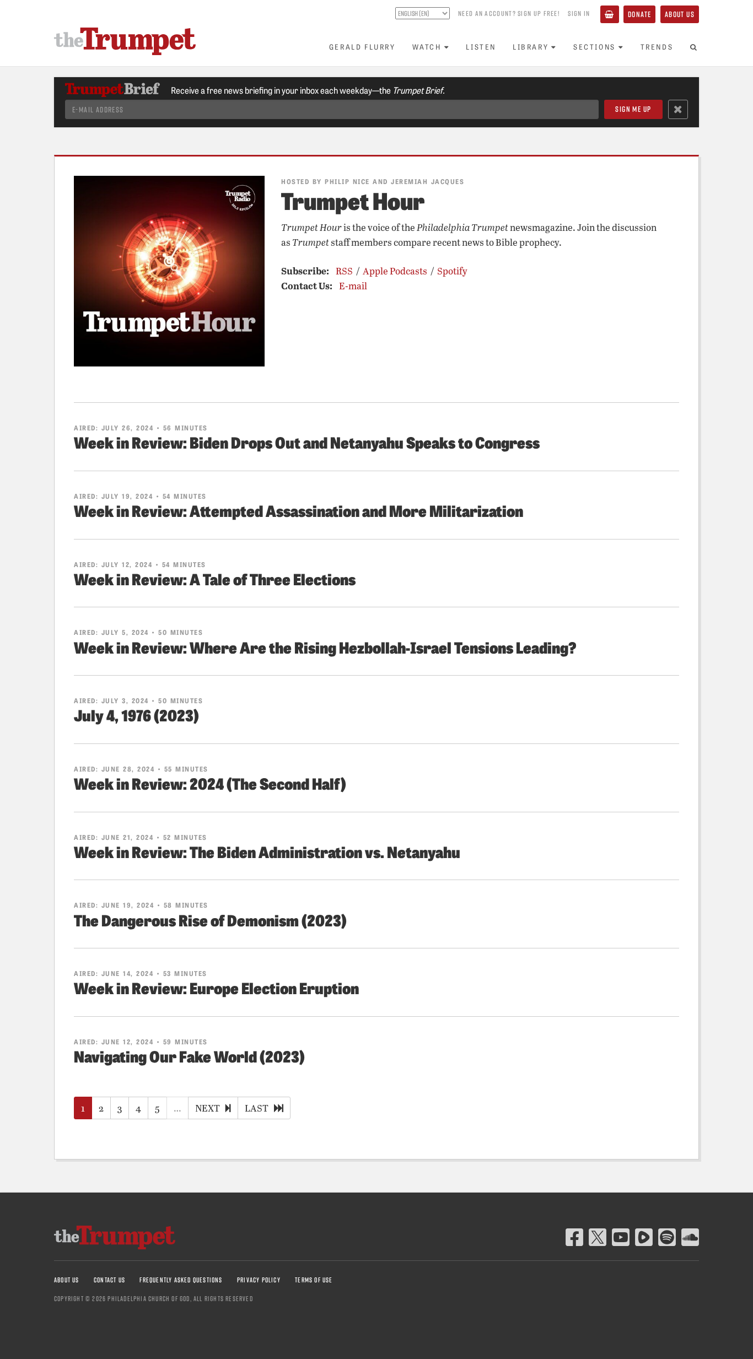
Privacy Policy (259, 1280)
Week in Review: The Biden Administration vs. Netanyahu (267, 851)
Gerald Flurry (362, 46)
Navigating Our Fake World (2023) (189, 1055)
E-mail (353, 285)
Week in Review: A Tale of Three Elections (215, 578)
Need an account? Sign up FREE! (509, 13)
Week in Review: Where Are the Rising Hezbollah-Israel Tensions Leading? (325, 646)
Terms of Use (313, 1280)
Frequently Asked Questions (180, 1280)
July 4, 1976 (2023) (136, 714)
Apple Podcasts (395, 271)
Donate (639, 14)
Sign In (579, 13)
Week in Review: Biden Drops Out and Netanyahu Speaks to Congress (307, 441)
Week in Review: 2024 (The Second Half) (210, 783)
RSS (344, 271)
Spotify (452, 271)
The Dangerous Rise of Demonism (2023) (210, 919)
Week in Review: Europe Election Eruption (216, 987)
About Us (680, 14)
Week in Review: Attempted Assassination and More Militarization (298, 510)
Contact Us (109, 1280)
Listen (481, 46)
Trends (657, 46)
